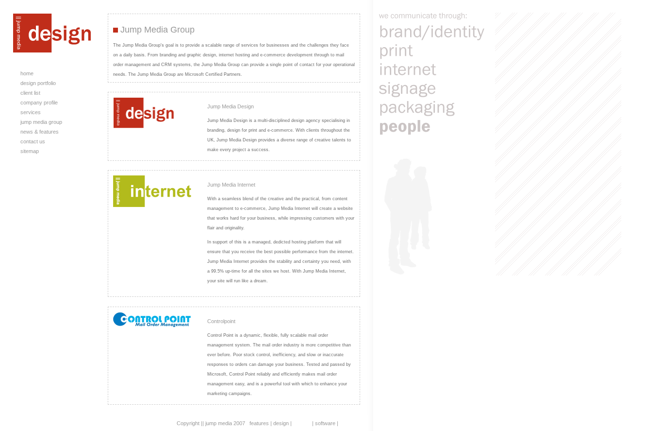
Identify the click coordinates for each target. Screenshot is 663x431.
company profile (39, 102)
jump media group (42, 122)
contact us (33, 141)
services (31, 112)
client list (31, 93)
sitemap (30, 151)
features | (260, 423)
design (281, 423)
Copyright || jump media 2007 (211, 423)
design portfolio (38, 83)
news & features (40, 132)
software (325, 423)
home (27, 73)
